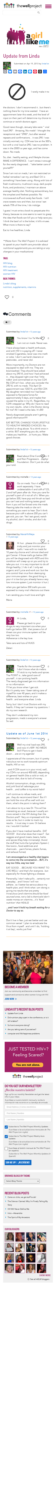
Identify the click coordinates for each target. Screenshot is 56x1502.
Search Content (38, 12)
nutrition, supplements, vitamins (19, 287)
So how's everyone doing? (19, 1025)
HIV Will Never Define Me (18, 1209)
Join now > (11, 998)
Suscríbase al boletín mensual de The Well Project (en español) (29, 1149)
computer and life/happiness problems (24, 1034)
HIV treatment (10, 270)
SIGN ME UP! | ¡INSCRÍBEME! (18, 1162)
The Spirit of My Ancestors (19, 1217)
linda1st (45, 63)
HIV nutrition (9, 266)
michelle (24, 612)
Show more (45, 1275)
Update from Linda (15, 1013)
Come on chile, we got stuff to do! (22, 1197)
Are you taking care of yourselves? (22, 1029)
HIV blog (7, 263)
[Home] (23, 5)
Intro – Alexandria (15, 1213)
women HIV (9, 273)
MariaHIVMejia (27, 534)
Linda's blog (9, 283)
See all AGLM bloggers (39, 1279)
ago (35, 332)
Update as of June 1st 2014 (27, 733)
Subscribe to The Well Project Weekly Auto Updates (26, 1137)
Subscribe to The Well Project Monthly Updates (28, 1126)
